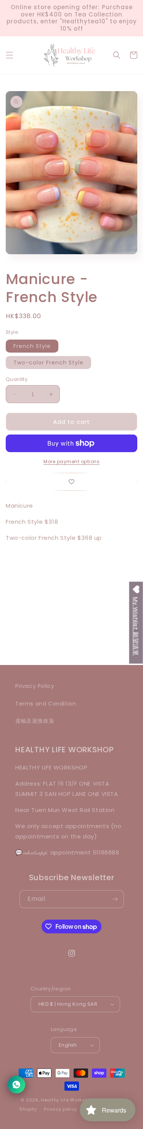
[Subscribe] (115, 899)
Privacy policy (60, 1109)
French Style (32, 346)
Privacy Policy (34, 686)
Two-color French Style (48, 362)
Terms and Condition (45, 703)
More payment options (71, 461)
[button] (9, 55)
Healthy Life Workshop (67, 1100)
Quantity (16, 379)
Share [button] (22, 603)
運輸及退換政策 (34, 721)
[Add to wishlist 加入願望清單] (71, 482)
